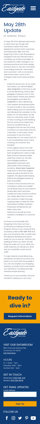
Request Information (20, 316)
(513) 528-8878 (16, 380)
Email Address (9, 390)
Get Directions (9, 353)
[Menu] (33, 8)
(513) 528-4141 (19, 378)
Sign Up (20, 403)
